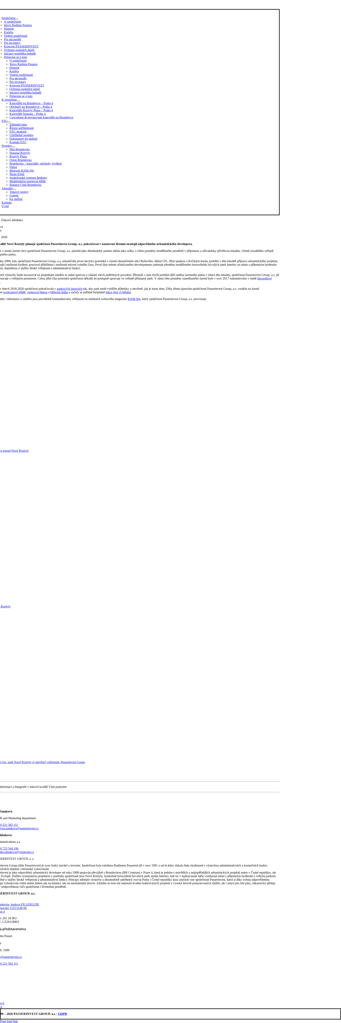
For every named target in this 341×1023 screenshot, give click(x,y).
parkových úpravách (69, 288)
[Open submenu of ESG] (9, 122)
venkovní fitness (37, 292)
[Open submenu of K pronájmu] (18, 100)
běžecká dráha (59, 292)
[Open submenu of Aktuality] (14, 189)
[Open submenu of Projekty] (13, 146)
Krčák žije (134, 299)
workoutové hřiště (14, 292)
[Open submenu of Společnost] (16, 19)
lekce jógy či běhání (118, 292)
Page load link (9, 1021)
